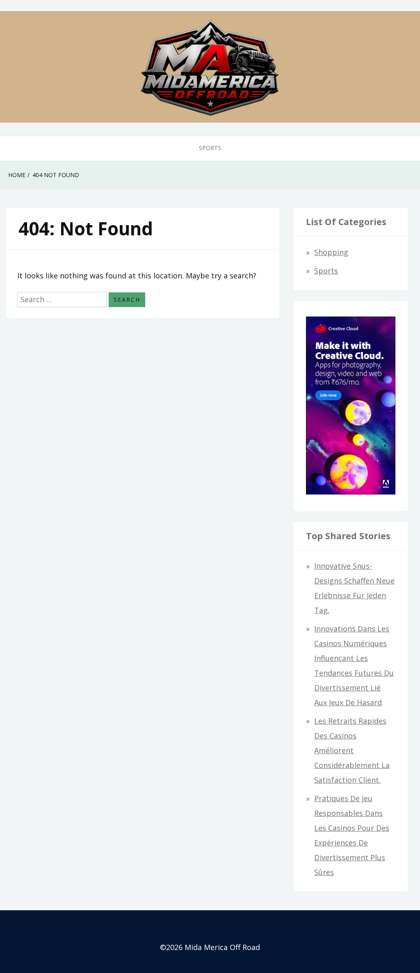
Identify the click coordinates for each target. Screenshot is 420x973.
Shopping (331, 252)
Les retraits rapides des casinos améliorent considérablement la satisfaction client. (352, 750)
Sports (210, 148)
